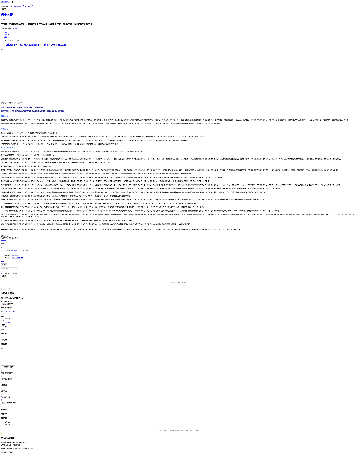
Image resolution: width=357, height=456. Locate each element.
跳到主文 (4, 19)
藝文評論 (15, 255)
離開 (10, 452)
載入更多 (3, 264)
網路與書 (7, 14)
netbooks (3, 240)
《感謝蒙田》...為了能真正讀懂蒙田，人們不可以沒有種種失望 (35, 45)
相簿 (5, 32)
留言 (17, 250)
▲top (2, 261)
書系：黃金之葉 (17, 258)
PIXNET (165, 430)
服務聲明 (196, 430)
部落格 (6, 34)
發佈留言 (3, 276)
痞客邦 (13, 250)
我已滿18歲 (4, 452)
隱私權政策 (189, 430)
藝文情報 (16, 29)
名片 (5, 37)
